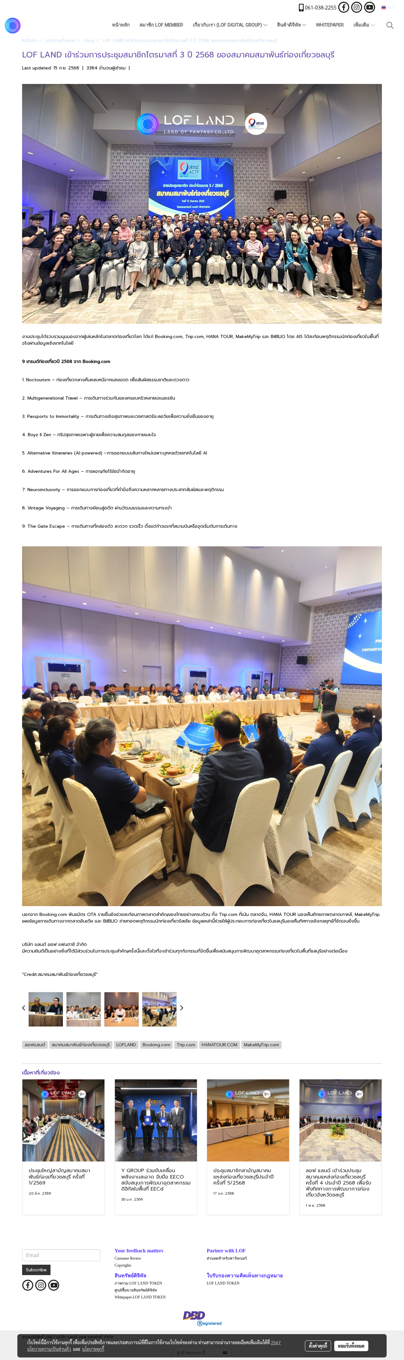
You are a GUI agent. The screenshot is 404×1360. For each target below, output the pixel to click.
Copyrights (123, 1265)
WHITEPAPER (330, 25)
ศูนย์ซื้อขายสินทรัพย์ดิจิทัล (136, 1290)
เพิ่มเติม (362, 25)
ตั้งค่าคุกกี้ (318, 1346)
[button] (390, 25)
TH (389, 7)
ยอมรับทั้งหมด (351, 1346)
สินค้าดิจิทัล (289, 25)
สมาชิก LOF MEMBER (161, 25)
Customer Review (128, 1258)
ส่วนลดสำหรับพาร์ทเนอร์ (227, 1258)
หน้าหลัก (121, 25)
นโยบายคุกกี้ (93, 1349)
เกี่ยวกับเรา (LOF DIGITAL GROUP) (228, 25)
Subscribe (36, 1270)
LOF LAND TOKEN (223, 1283)
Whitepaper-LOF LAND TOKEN (140, 1297)
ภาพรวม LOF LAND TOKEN (138, 1283)
